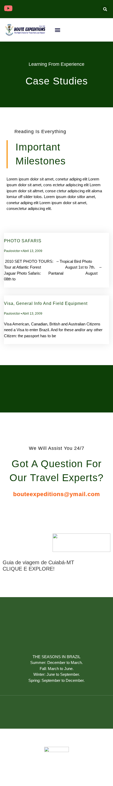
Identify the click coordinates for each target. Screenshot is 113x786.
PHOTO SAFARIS (23, 241)
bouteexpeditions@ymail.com (56, 494)
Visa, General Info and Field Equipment (46, 303)
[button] (105, 9)
